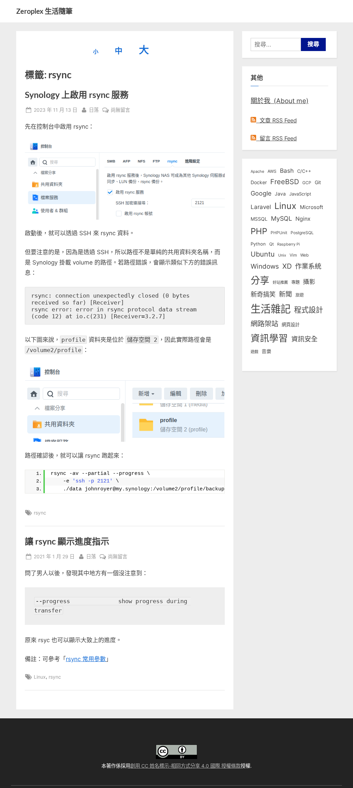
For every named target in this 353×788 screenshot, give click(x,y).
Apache (257, 171)
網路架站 (264, 323)
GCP (306, 182)
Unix (282, 255)
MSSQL (259, 219)
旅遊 (299, 295)
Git (318, 182)
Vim (293, 255)
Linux (40, 677)
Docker (259, 182)
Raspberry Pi (288, 244)
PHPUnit (279, 232)
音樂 (266, 351)
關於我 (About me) (280, 101)
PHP (259, 231)
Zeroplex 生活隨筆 (44, 11)
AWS (272, 171)
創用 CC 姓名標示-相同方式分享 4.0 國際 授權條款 (185, 766)
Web (304, 255)
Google (261, 193)
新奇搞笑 (263, 294)
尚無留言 (120, 110)
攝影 (309, 281)
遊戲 (254, 351)
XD (287, 266)
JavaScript (300, 194)
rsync (40, 513)
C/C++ (304, 171)
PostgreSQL (302, 232)
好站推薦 (280, 282)
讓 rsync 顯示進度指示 (67, 541)
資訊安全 (304, 339)
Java (280, 194)
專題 (295, 282)
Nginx (303, 219)
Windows (265, 266)
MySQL (281, 218)
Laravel (261, 206)
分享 (260, 280)
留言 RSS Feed (276, 138)
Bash (287, 170)
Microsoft (311, 207)
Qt (271, 244)
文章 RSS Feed (276, 120)
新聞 (285, 294)
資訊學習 (269, 337)
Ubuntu (263, 254)
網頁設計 (291, 324)
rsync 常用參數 (86, 659)
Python (258, 244)
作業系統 (308, 266)
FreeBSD (284, 182)
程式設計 (308, 309)
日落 (94, 110)
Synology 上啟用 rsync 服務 (77, 95)
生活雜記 (271, 309)
